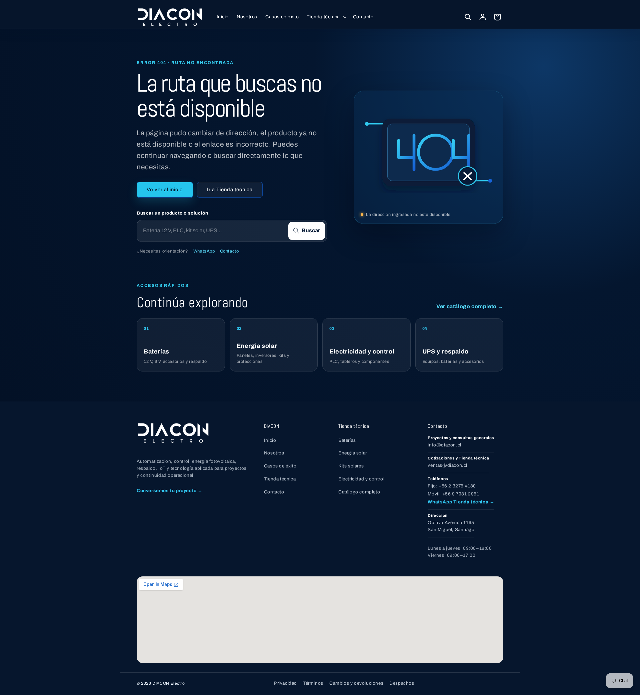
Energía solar (352, 452)
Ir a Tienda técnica (230, 189)
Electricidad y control (361, 478)
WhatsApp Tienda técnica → (461, 501)
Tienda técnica (280, 478)
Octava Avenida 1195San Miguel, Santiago (451, 526)
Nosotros (274, 452)
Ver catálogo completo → (469, 306)
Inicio (270, 440)
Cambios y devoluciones (356, 683)
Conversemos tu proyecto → (170, 490)
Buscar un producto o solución (172, 213)
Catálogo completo (359, 491)
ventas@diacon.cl (447, 465)
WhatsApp (204, 251)
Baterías (347, 440)
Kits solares (351, 465)
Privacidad (285, 683)
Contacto (229, 251)
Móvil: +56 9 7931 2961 (453, 493)
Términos (313, 683)
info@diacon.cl (444, 444)
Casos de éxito (280, 465)
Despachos (401, 683)
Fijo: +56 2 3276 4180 (452, 485)
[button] (326, 17)
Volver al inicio (165, 189)
